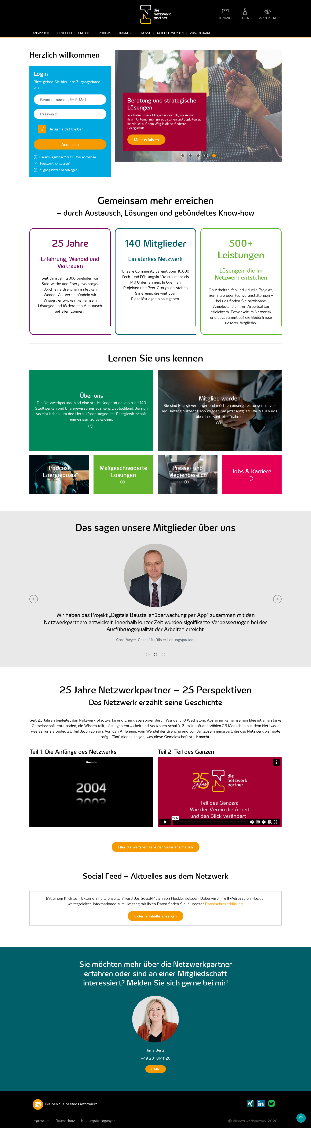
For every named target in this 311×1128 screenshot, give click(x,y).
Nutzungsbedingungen (98, 1120)
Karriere (126, 33)
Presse (145, 33)
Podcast (106, 33)
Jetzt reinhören (147, 139)
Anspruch (41, 33)
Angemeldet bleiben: (67, 129)
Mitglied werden (170, 33)
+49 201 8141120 (155, 1058)
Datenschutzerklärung (224, 903)
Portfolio (63, 33)
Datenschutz (65, 1120)
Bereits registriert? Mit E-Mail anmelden (67, 157)
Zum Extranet (201, 33)
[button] (123, 105)
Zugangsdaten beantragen (58, 170)
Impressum (41, 1120)
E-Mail (155, 1069)
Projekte (85, 33)
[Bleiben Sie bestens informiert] (38, 1104)
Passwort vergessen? (54, 163)
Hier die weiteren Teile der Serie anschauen (155, 846)
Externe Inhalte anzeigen (155, 916)
